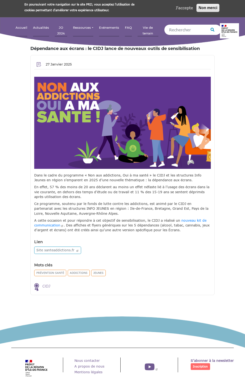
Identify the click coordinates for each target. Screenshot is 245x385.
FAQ (128, 27)
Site (56, 250)
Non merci (208, 8)
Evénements (109, 27)
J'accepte (184, 8)
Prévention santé (50, 272)
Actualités (41, 27)
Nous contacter (87, 360)
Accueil (21, 27)
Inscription (200, 366)
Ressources (82, 27)
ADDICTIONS (79, 272)
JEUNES (98, 272)
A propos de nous (89, 366)
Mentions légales (88, 372)
